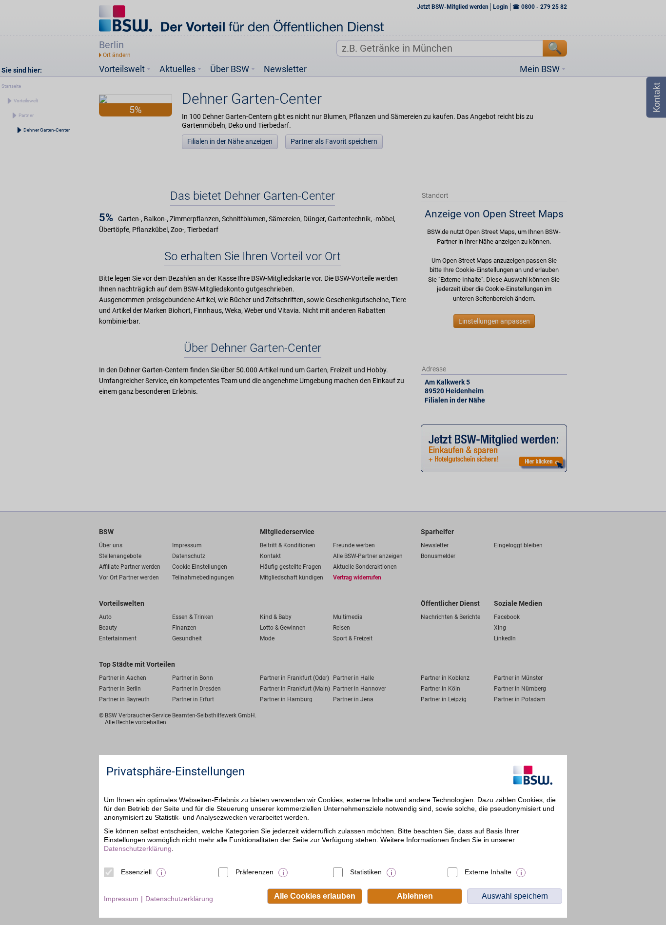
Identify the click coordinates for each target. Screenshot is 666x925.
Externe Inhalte (488, 872)
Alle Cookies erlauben (314, 896)
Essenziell (136, 872)
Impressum (121, 899)
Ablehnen (415, 896)
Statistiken (366, 872)
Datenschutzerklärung (138, 848)
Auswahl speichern (515, 896)
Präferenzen (254, 872)
